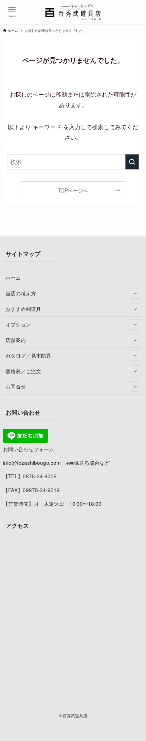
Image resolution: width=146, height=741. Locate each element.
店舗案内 (15, 339)
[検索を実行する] (132, 161)
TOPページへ (73, 190)
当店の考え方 (20, 293)
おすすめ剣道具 (23, 308)
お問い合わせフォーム (28, 449)
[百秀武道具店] (73, 12)
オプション (18, 324)
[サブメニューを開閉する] (135, 293)
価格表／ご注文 (23, 371)
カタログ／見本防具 (28, 355)
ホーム (13, 277)
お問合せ (15, 386)
